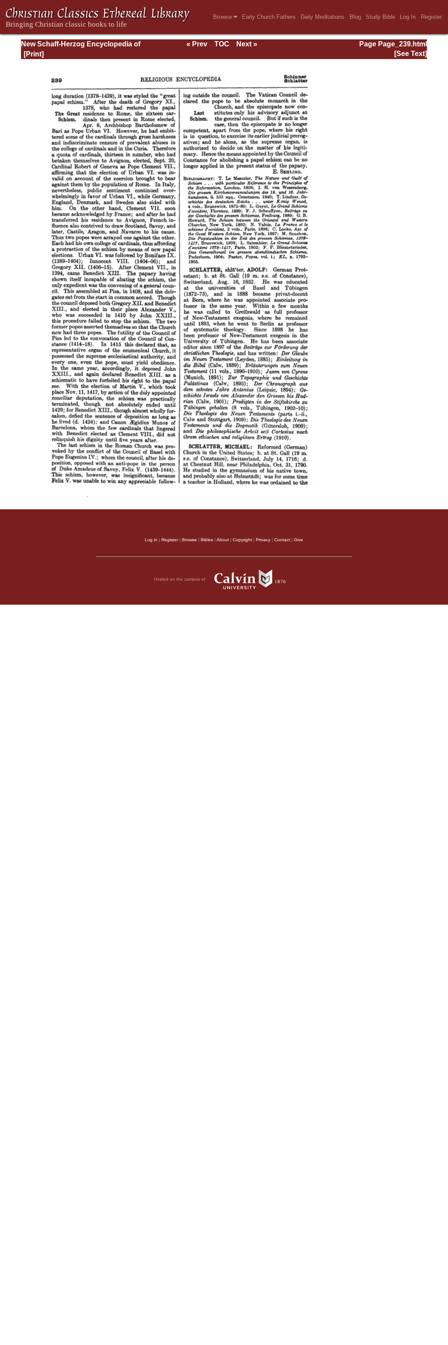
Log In (408, 17)
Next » (246, 44)
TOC (221, 44)
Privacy (263, 539)
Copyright (242, 539)
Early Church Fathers (269, 17)
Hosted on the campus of (180, 579)
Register (431, 17)
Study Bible (380, 17)
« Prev (196, 44)
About (223, 539)
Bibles (207, 539)
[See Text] (410, 53)
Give (298, 539)
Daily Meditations (322, 17)
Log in (151, 539)
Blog (355, 17)
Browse (223, 17)
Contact (282, 539)
